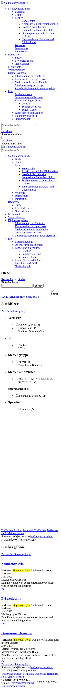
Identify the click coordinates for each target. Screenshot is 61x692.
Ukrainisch (24, 409)
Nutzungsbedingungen (13, 686)
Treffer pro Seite (27, 539)
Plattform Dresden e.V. (30, 331)
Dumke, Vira (25, 328)
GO (36, 124)
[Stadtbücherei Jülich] (13, 2)
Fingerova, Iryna (27, 324)
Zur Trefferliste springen (14, 311)
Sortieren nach (9, 536)
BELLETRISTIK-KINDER (33, 378)
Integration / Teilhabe (29, 395)
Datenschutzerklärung (22, 682)
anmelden (6, 131)
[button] (55, 292)
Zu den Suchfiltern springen (16, 554)
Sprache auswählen (11, 134)
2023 (21, 345)
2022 (21, 348)
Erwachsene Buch (28, 365)
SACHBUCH (26, 382)
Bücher (22, 361)
